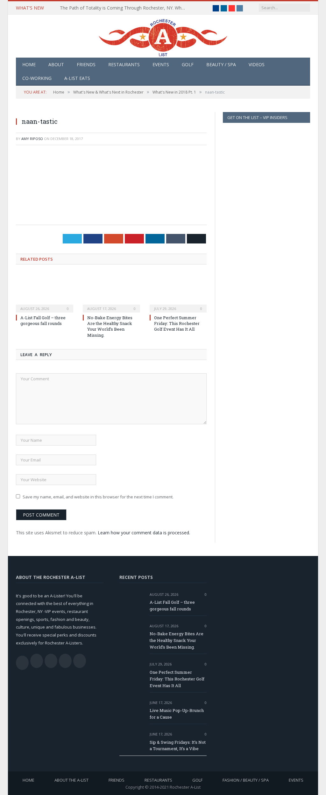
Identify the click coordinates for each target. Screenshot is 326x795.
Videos (257, 64)
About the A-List (71, 780)
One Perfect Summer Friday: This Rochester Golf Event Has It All (177, 323)
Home (29, 64)
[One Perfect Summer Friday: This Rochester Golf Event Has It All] (178, 292)
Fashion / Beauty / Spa (246, 780)
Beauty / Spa (221, 64)
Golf (188, 64)
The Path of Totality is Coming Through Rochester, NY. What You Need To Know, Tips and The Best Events (125, 8)
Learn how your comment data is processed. (144, 533)
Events (160, 64)
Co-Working (37, 78)
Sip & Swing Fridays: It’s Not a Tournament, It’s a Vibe (178, 745)
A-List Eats (77, 78)
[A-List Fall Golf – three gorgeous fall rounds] (44, 292)
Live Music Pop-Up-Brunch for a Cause (177, 713)
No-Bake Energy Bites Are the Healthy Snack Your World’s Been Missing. (109, 326)
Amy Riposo (32, 138)
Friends (86, 64)
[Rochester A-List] (163, 36)
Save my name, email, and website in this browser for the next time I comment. (98, 497)
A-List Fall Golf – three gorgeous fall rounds (43, 320)
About (56, 64)
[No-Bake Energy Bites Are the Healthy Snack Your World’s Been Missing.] (111, 292)
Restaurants (124, 64)
